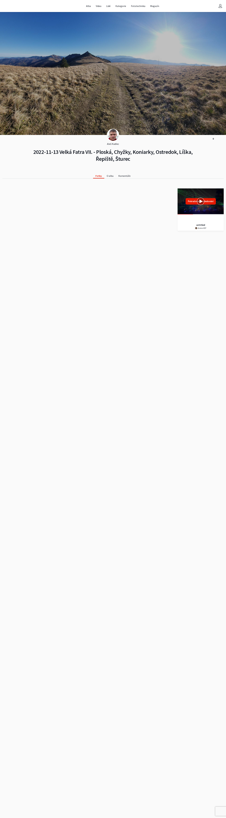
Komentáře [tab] (124, 175)
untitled (200, 224)
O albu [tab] (110, 175)
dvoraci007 (201, 228)
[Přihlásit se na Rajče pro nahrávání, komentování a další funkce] (220, 6)
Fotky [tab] (98, 175)
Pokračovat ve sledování (201, 201)
